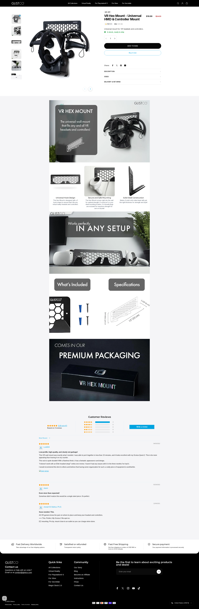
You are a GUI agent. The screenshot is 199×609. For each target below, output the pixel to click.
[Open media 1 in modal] (59, 50)
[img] (44, 444)
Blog (76, 571)
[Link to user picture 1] (44, 475)
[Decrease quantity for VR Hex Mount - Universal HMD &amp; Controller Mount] (106, 38)
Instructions (79, 578)
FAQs (76, 582)
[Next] (90, 89)
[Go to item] (16, 19)
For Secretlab (54, 582)
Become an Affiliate (82, 575)
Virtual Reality (54, 571)
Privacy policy (16, 604)
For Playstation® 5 (56, 575)
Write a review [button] (142, 427)
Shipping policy (35, 604)
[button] (88, 422)
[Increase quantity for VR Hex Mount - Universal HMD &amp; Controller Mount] (114, 38)
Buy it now (133, 53)
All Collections (54, 567)
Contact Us (78, 585)
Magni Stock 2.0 (55, 585)
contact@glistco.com (23, 572)
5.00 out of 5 (62, 426)
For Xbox (52, 578)
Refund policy (8, 604)
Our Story (78, 567)
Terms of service (25, 604)
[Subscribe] (159, 572)
